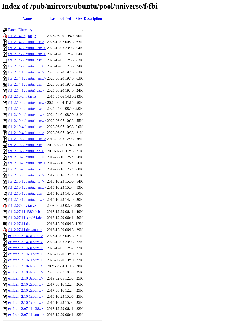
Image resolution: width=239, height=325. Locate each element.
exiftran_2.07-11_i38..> (25, 309)
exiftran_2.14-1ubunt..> (25, 254)
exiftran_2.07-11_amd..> (26, 315)
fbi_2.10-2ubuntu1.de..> (26, 175)
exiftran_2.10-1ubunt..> (25, 296)
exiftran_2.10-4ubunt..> (25, 266)
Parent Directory (20, 30)
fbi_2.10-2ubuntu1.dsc (25, 169)
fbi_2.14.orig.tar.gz (22, 36)
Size (79, 19)
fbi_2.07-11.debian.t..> (25, 230)
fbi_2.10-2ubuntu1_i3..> (26, 157)
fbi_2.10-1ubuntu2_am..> (27, 187)
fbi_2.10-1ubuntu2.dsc (25, 193)
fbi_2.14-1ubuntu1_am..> (27, 78)
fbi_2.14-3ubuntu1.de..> (26, 66)
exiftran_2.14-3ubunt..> (25, 236)
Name (27, 19)
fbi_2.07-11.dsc (19, 224)
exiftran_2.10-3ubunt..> (25, 278)
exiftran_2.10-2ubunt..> (25, 284)
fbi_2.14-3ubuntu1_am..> (27, 48)
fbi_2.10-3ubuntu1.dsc (25, 145)
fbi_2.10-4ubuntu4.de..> (26, 115)
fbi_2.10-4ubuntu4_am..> (27, 102)
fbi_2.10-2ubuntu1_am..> (27, 163)
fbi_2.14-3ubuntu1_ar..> (26, 42)
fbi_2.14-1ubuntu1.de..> (26, 90)
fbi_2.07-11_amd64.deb (25, 218)
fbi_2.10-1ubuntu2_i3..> (26, 181)
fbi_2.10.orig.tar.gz (22, 96)
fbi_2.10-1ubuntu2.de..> (26, 199)
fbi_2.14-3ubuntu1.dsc (25, 60)
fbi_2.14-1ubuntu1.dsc (25, 84)
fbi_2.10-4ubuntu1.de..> (26, 133)
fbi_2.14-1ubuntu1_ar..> (26, 72)
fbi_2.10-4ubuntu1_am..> (27, 121)
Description (93, 19)
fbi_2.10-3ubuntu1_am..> (27, 139)
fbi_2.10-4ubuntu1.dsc (25, 127)
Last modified (60, 19)
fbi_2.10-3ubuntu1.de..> (26, 151)
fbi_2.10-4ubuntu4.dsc (25, 109)
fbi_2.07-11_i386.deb (24, 212)
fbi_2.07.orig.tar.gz (22, 205)
